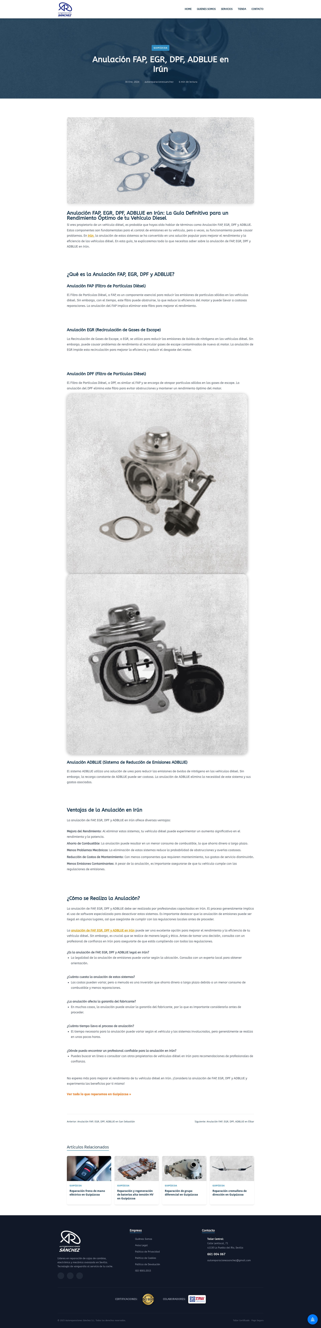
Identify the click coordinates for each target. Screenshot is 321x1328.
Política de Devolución (147, 1264)
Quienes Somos (206, 9)
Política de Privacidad (147, 1251)
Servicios (227, 9)
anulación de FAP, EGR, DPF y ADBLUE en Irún (103, 930)
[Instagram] (70, 1275)
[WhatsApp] (79, 1275)
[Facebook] (61, 1275)
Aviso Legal (141, 1245)
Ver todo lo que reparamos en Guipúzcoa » (99, 1094)
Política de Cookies (145, 1258)
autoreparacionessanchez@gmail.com (229, 1260)
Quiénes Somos (143, 1239)
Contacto (257, 9)
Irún (91, 236)
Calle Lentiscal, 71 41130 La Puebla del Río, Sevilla (225, 1243)
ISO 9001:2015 (143, 1270)
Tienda (242, 9)
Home (188, 9)
